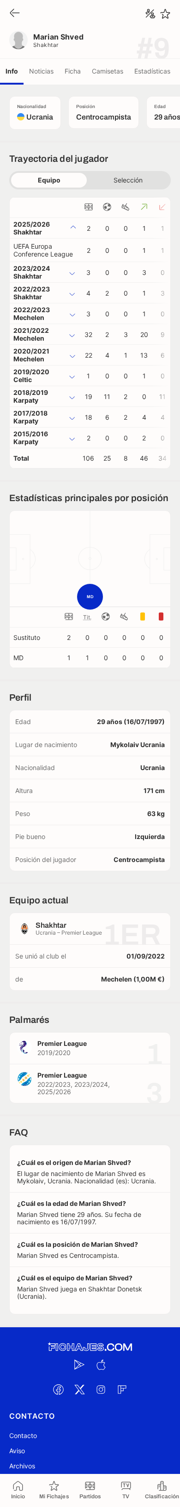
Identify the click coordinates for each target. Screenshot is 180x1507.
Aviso (17, 1451)
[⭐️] (165, 13)
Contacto (23, 1435)
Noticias (41, 71)
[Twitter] (79, 1390)
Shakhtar (46, 44)
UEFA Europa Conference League (43, 250)
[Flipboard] (122, 1390)
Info (12, 71)
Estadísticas (152, 71)
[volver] (14, 13)
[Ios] (101, 1365)
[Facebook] (58, 1390)
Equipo (49, 180)
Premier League (62, 1043)
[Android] (79, 1365)
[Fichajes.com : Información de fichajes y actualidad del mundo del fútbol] (90, 1347)
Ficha (73, 71)
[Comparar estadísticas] (150, 13)
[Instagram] (101, 1390)
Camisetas (107, 71)
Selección (128, 180)
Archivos (22, 1466)
